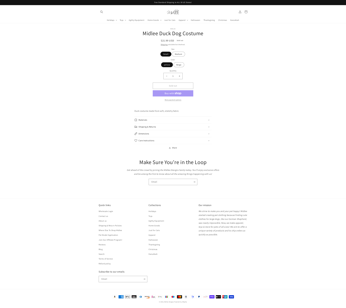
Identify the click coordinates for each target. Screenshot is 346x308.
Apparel (152, 235)
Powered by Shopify (180, 302)
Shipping (164, 44)
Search (102, 254)
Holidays (152, 211)
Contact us (103, 216)
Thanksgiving (154, 244)
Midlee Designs (169, 302)
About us (103, 221)
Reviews (102, 244)
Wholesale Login (106, 211)
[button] (102, 12)
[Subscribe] (194, 182)
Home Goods (154, 225)
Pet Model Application (108, 235)
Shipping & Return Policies (110, 225)
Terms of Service (106, 259)
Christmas (153, 249)
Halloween (153, 240)
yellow (167, 65)
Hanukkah (153, 254)
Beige (178, 65)
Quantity (173, 71)
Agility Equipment (156, 221)
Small (166, 54)
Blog (101, 249)
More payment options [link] (173, 100)
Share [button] (174, 148)
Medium (178, 54)
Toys (150, 216)
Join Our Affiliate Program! (110, 240)
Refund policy (105, 263)
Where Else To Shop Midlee (110, 230)
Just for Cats (154, 230)
